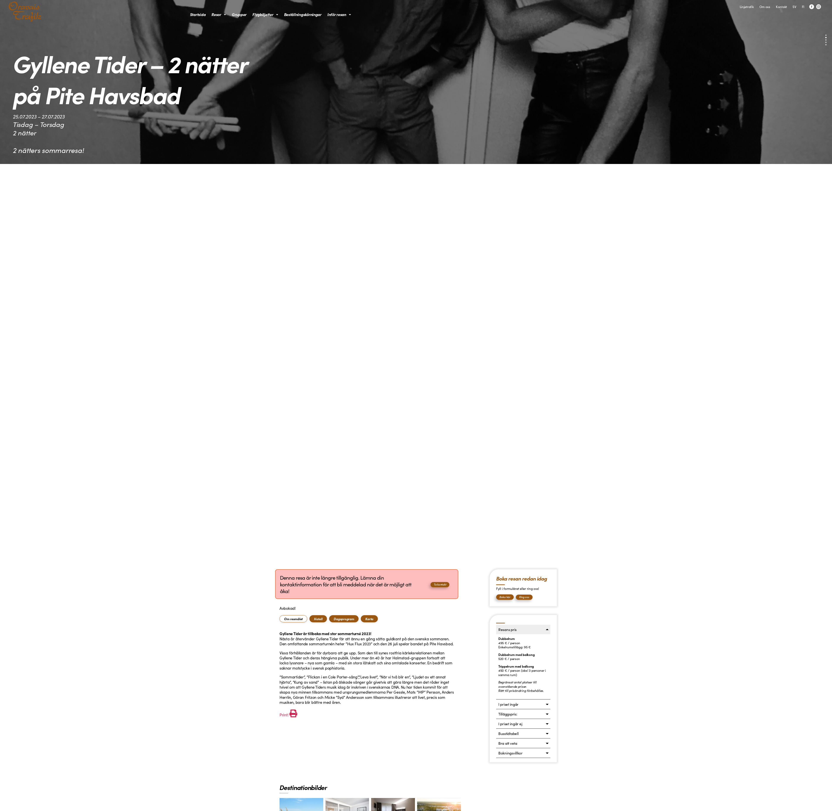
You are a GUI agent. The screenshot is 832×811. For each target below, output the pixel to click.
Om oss (764, 6)
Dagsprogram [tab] (344, 618)
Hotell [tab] (318, 618)
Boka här (504, 597)
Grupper (239, 14)
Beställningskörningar (303, 14)
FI (803, 6)
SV (794, 6)
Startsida (198, 14)
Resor (216, 14)
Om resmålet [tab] (293, 618)
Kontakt (781, 6)
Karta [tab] (369, 618)
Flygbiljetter (262, 14)
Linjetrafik (747, 6)
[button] (826, 35)
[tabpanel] (366, 675)
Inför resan (336, 14)
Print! (284, 714)
